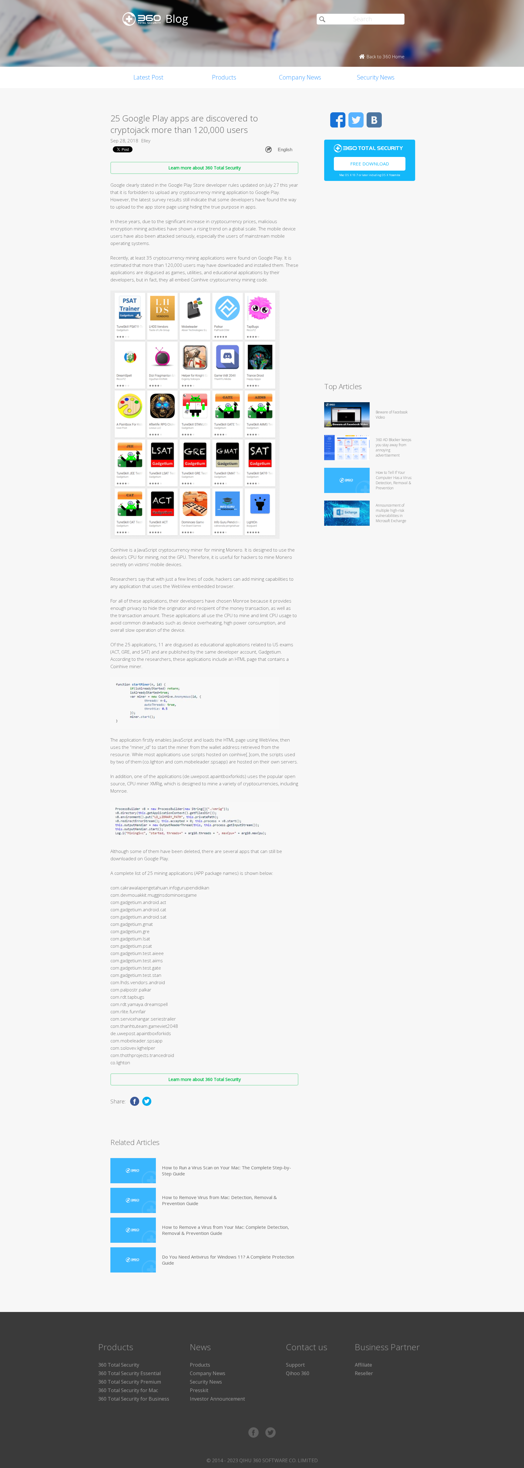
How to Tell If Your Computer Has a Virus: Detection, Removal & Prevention (394, 480)
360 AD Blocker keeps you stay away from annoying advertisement (393, 447)
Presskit (199, 1390)
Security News (376, 77)
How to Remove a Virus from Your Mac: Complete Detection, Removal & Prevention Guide (225, 1230)
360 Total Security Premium (129, 1381)
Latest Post (148, 77)
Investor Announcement (217, 1398)
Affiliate (363, 1364)
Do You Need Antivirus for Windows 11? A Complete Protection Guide (228, 1260)
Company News (300, 77)
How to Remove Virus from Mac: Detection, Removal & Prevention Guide (219, 1200)
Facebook (337, 119)
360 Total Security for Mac (128, 1390)
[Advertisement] (369, 284)
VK (374, 119)
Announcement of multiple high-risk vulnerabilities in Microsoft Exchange (391, 513)
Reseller (364, 1373)
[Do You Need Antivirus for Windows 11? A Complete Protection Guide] (133, 1260)
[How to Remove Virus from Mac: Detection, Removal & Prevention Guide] (133, 1200)
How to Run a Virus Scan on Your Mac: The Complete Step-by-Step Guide (226, 1170)
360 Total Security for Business (133, 1398)
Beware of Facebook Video (392, 414)
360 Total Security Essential (129, 1373)
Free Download (369, 164)
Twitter (356, 119)
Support (295, 1364)
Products (224, 77)
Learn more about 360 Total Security (204, 168)
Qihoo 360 (297, 1373)
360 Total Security (118, 1364)
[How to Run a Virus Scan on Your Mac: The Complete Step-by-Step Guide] (133, 1170)
